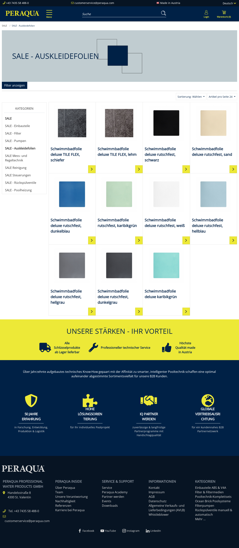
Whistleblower (159, 515)
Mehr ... (200, 519)
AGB (152, 497)
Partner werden (113, 497)
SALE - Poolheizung (18, 190)
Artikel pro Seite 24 (221, 96)
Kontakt (154, 488)
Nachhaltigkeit (65, 501)
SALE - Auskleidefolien (20, 148)
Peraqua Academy (115, 492)
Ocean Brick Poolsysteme (213, 501)
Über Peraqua (65, 488)
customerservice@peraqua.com (94, 3)
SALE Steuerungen (18, 175)
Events (106, 501)
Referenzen (63, 506)
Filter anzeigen (14, 85)
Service (107, 488)
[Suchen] (162, 13)
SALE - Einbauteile (17, 126)
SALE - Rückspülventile (20, 183)
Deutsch (228, 3)
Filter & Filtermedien (209, 492)
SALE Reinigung (16, 168)
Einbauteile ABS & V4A (210, 488)
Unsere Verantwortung (71, 497)
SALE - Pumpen (15, 141)
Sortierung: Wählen (190, 96)
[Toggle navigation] (48, 11)
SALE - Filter (13, 133)
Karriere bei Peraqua (70, 510)
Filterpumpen (204, 506)
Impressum (157, 492)
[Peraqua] (22, 13)
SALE (8, 118)
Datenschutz (158, 501)
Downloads (110, 506)
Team (59, 492)
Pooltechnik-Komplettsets (213, 497)
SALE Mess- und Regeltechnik (16, 158)
